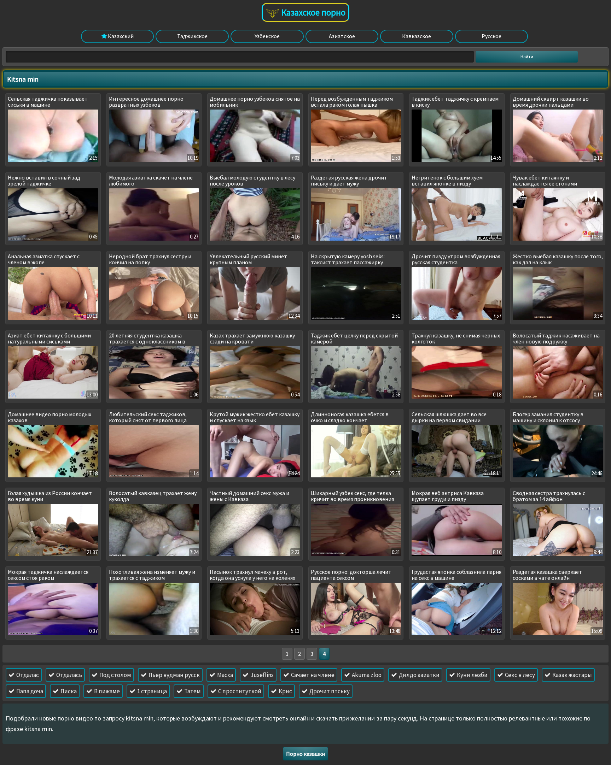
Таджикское (192, 36)
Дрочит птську (329, 691)
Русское (491, 36)
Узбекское (267, 36)
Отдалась (68, 675)
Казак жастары (571, 675)
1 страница (151, 691)
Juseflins (261, 675)
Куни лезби (472, 675)
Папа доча (29, 691)
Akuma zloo (366, 675)
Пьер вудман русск (173, 675)
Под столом (114, 675)
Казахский (120, 36)
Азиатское (342, 36)
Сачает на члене (312, 675)
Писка (68, 691)
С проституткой (239, 691)
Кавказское (416, 36)
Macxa (224, 675)
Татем (192, 691)
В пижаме (106, 691)
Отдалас (27, 675)
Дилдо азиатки (419, 675)
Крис (285, 691)
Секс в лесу (519, 675)
